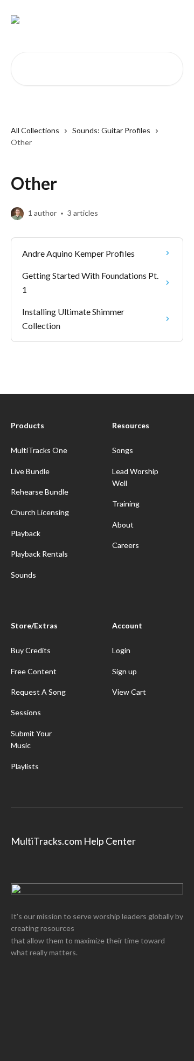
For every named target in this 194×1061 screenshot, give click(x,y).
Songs (122, 450)
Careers (125, 545)
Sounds (23, 574)
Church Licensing (40, 512)
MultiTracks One (39, 450)
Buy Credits (31, 650)
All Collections (35, 130)
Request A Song (38, 691)
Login (121, 650)
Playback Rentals (39, 553)
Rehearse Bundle (39, 491)
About (123, 524)
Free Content (34, 671)
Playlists (25, 766)
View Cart (129, 691)
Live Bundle (30, 471)
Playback (25, 533)
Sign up (124, 671)
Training (126, 503)
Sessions (26, 712)
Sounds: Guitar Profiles (111, 130)
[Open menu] (173, 19)
